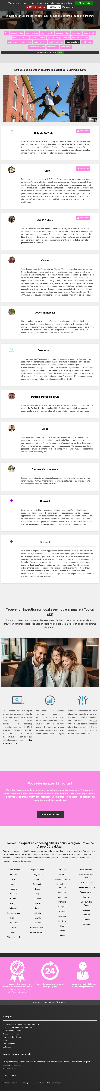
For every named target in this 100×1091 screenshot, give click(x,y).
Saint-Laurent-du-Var (86, 876)
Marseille (62, 902)
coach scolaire (52, 47)
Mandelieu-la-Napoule (62, 885)
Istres (37, 908)
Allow (60, 53)
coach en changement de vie (59, 38)
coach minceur (87, 42)
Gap (37, 894)
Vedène (86, 920)
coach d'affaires (31, 33)
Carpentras (13, 923)
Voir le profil (84, 131)
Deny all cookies (37, 7)
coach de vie (76, 33)
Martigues (62, 907)
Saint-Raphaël (87, 883)
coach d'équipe (90, 33)
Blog (5, 1040)
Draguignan (38, 874)
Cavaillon (13, 932)
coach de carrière (46, 33)
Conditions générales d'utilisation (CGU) (18, 1027)
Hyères (38, 903)
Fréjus (37, 889)
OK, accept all (85, 3)
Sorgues (86, 910)
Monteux (62, 921)
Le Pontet (62, 874)
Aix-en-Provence (13, 870)
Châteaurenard (13, 937)
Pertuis (62, 936)
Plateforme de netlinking (12, 1037)
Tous (6, 33)
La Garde (37, 923)
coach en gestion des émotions (19, 42)
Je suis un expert (50, 814)
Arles (13, 884)
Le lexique (7, 1047)
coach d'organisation (20, 38)
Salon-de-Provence (87, 887)
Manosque (62, 892)
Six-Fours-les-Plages (86, 903)
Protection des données (12, 1031)
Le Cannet (62, 870)
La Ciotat (38, 913)
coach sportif (66, 47)
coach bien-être (17, 33)
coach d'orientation (38, 38)
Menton (62, 911)
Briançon (13, 903)
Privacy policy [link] (68, 7)
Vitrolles (86, 924)
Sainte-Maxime (86, 870)
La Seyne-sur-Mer (37, 927)
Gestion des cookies (11, 1034)
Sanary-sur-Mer (86, 892)
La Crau (38, 918)
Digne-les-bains (37, 870)
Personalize (54, 7)
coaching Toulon (9, 1068)
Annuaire (6, 1024)
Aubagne (13, 889)
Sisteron (86, 897)
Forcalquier (37, 884)
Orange (62, 931)
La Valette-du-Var (37, 932)
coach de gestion (62, 33)
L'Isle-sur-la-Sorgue (62, 879)
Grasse (38, 899)
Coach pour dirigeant (37, 47)
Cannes (13, 918)
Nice (62, 926)
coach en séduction (55, 42)
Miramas (62, 916)
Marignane (62, 897)
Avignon (13, 894)
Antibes (13, 874)
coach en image (40, 42)
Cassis (13, 927)
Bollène (13, 899)
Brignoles (13, 908)
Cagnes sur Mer (13, 913)
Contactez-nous (9, 1044)
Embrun (38, 879)
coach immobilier (72, 42)
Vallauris (86, 915)
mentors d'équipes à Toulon (41, 373)
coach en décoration (80, 38)
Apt (13, 879)
